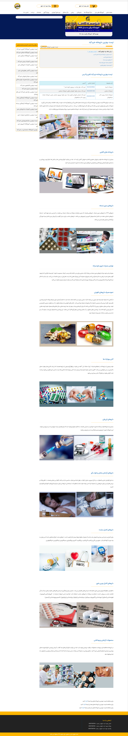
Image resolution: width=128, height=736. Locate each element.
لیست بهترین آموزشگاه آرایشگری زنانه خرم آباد (27, 99)
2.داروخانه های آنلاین (107, 57)
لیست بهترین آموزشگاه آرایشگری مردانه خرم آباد (27, 104)
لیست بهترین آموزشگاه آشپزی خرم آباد (26, 49)
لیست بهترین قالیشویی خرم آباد (28, 85)
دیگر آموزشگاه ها (88, 12)
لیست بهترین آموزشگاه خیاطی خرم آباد (26, 52)
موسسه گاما (95, 34)
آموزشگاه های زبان (99, 12)
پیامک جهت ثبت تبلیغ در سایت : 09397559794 (100, 726)
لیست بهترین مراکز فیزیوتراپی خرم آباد (27, 121)
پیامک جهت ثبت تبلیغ (46, 6)
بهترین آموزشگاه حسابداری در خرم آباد (27, 130)
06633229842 (91, 87)
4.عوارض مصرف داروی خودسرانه (105, 62)
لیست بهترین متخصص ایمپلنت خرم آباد (28, 116)
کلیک (86, 701)
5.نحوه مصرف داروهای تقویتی (106, 65)
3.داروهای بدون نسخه (107, 60)
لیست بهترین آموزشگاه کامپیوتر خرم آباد (28, 125)
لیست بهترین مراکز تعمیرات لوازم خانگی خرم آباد (27, 81)
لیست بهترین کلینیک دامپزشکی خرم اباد (28, 66)
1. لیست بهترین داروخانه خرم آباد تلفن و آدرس (102, 54)
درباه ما (32, 12)
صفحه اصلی (109, 12)
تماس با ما (25, 12)
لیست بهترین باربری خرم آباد (29, 89)
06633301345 (91, 91)
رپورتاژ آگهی (46, 12)
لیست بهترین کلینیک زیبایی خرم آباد (27, 61)
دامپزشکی (79, 12)
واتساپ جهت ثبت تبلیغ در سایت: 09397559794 (99, 729)
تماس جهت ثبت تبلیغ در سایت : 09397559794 (100, 724)
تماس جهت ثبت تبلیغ (84, 6)
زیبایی (72, 12)
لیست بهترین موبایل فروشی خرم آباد (27, 76)
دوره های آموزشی (56, 12)
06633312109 (91, 96)
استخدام (39, 12)
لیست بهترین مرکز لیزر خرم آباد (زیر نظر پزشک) (27, 93)
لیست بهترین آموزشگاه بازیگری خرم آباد (28, 57)
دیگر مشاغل (66, 12)
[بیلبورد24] (17, 6)
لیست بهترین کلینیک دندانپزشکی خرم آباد (27, 110)
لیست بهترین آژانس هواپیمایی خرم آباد (28, 72)
